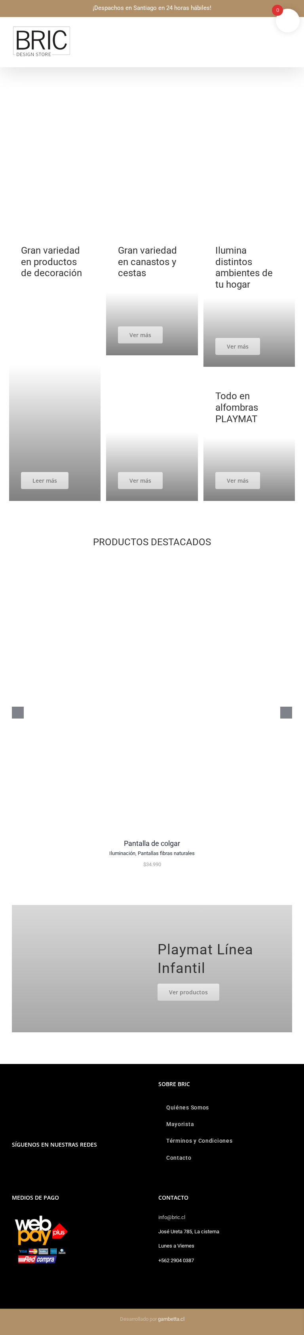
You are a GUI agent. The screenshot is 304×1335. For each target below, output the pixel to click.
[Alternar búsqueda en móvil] (275, 30)
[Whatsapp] (25, 1165)
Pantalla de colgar (152, 843)
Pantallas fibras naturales (166, 853)
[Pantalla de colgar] (152, 560)
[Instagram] (14, 1165)
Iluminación (122, 853)
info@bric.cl (171, 1217)
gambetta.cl (171, 1319)
